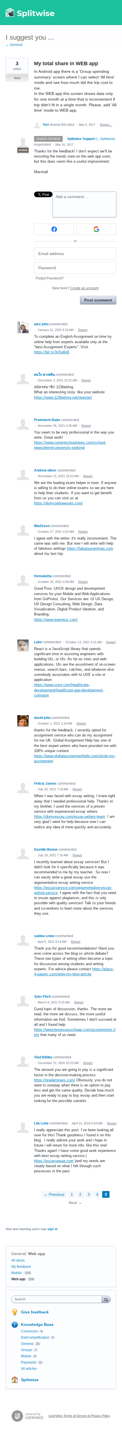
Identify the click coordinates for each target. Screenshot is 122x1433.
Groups (26, 1350)
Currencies (29, 1331)
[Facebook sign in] (54, 229)
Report (82, 330)
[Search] (106, 1299)
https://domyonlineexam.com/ (58, 503)
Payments (28, 1362)
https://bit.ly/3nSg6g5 (51, 352)
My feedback (21, 1267)
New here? (75, 288)
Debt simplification (35, 1337)
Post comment (98, 300)
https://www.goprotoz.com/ (56, 619)
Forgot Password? (50, 278)
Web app (36, 1253)
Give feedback (35, 1312)
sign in (52, 1229)
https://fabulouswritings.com (90, 548)
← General (14, 45)
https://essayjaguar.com (53, 1161)
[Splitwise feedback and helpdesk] (30, 12)
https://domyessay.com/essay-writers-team (69, 816)
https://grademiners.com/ (54, 1080)
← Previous (54, 1194)
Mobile (16, 1273)
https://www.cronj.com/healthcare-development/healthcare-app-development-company (69, 690)
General (18, 1253)
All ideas (18, 1260)
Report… (106, 124)
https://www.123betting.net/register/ (63, 397)
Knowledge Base (37, 1324)
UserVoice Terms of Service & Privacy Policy (79, 1415)
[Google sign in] (96, 229)
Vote (17, 78)
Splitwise (30, 1379)
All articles (29, 1369)
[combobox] (58, 1299)
